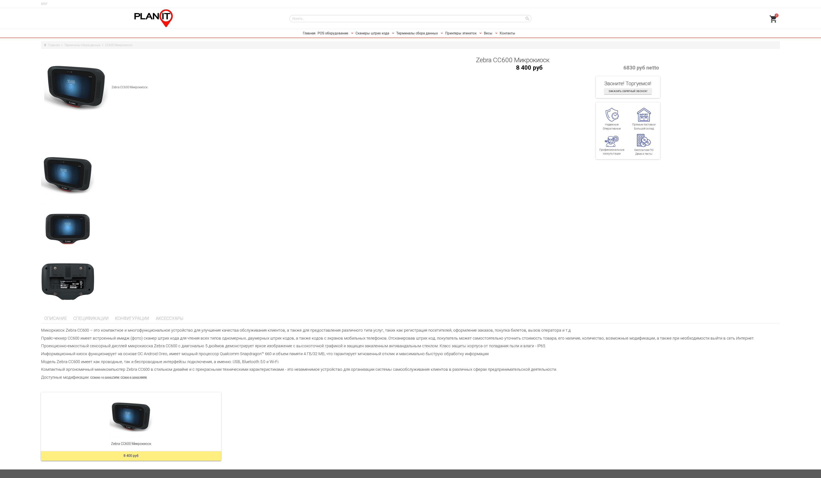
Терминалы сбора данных (417, 33)
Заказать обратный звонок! (627, 91)
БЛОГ (44, 3)
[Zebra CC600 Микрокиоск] (76, 87)
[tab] (55, 318)
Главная (309, 33)
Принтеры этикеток (461, 33)
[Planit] (162, 18)
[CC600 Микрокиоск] (131, 417)
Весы (488, 33)
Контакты (507, 33)
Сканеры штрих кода (373, 33)
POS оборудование (333, 33)
